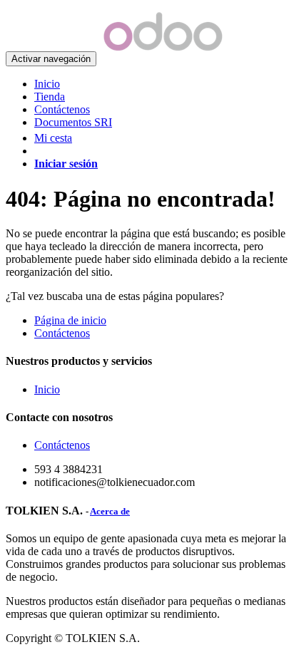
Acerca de (110, 511)
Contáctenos (62, 333)
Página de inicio (70, 320)
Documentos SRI (73, 122)
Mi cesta (53, 138)
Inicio (47, 389)
